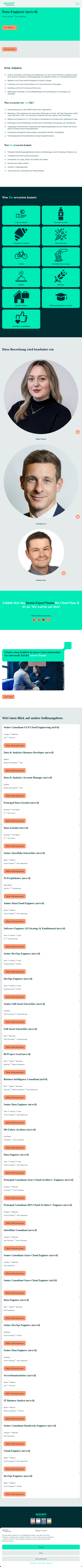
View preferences (41, 1559)
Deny (41, 1553)
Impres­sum (49, 1563)
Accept (41, 1547)
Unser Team (8, 697)
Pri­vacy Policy (41, 1563)
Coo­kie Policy (33, 1563)
